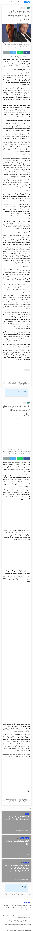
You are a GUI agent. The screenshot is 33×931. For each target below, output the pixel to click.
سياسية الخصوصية (21, 930)
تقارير (28, 7)
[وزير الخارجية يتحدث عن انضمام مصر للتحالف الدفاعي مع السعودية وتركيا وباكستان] (16, 871)
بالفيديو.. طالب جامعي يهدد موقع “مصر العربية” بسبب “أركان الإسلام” (16, 894)
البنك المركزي (23, 7)
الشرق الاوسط (26, 862)
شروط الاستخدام (28, 930)
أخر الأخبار (26, 813)
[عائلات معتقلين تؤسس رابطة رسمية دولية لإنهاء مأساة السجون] (16, 822)
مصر (24, 402)
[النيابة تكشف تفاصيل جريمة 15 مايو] (16, 846)
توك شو (22, 838)
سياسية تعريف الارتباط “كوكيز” (11, 930)
